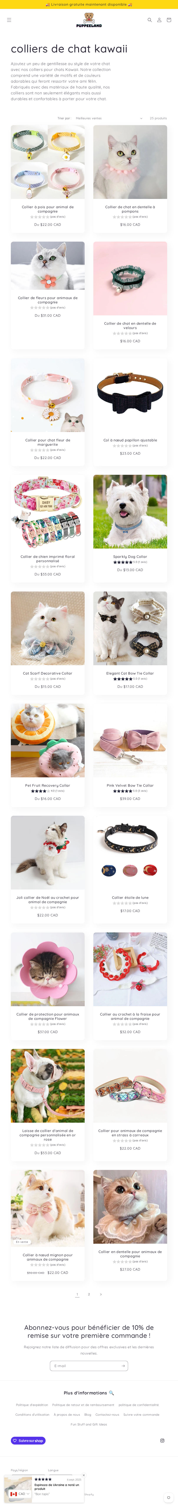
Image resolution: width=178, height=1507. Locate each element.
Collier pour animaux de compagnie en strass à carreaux (130, 1133)
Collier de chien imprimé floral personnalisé (48, 558)
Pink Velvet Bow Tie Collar (130, 785)
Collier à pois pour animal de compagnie (48, 209)
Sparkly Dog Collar (130, 556)
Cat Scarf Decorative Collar (47, 673)
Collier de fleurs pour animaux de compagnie (48, 300)
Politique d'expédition (32, 1405)
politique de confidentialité (139, 1405)
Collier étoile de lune (130, 897)
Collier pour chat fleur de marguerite (47, 442)
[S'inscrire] (123, 1366)
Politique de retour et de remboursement (83, 1405)
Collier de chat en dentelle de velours (130, 325)
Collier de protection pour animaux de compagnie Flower (47, 1016)
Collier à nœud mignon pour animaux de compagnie (48, 1257)
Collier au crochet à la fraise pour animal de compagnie (130, 1016)
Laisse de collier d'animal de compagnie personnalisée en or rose (48, 1135)
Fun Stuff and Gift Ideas (89, 1424)
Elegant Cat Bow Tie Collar (130, 673)
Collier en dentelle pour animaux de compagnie (130, 1254)
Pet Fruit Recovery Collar (47, 785)
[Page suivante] (100, 1294)
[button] (9, 20)
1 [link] (77, 1294)
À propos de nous (67, 1415)
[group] (47, 217)
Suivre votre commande (142, 1415)
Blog (87, 1415)
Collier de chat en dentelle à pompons (130, 209)
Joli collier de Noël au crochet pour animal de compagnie (47, 899)
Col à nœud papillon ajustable (130, 440)
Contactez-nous (107, 1415)
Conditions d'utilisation (32, 1415)
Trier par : (64, 118)
